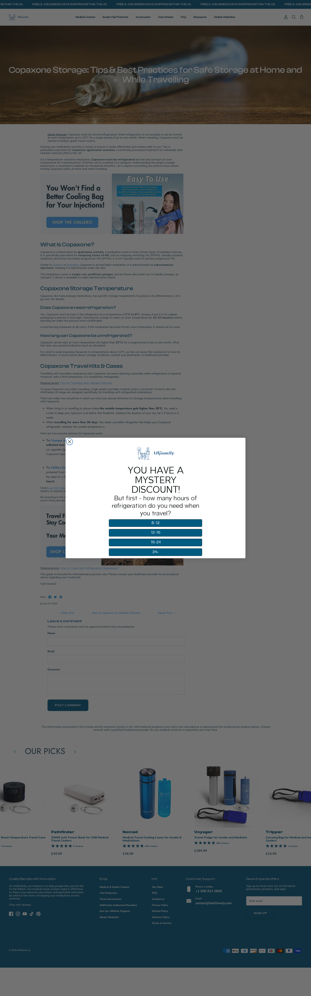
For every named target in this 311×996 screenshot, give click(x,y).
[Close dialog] (69, 441)
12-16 (155, 532)
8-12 (155, 523)
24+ (155, 552)
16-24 (156, 542)
